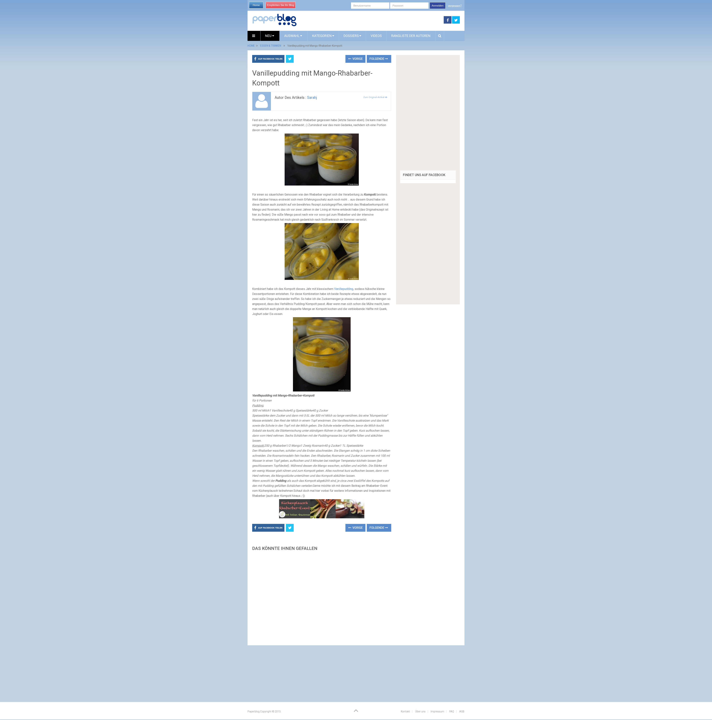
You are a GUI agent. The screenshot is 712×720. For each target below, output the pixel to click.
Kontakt (405, 711)
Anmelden (438, 5)
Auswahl (292, 36)
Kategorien (322, 36)
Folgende (377, 59)
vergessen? (455, 5)
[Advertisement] (321, 597)
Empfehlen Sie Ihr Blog (280, 5)
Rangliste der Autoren (411, 36)
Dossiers (351, 36)
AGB (461, 711)
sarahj (312, 97)
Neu (268, 36)
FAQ (451, 711)
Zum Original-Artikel (374, 97)
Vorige (357, 59)
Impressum (437, 711)
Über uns (420, 711)
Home (256, 5)
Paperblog (254, 711)
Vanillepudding (343, 289)
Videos (376, 36)
